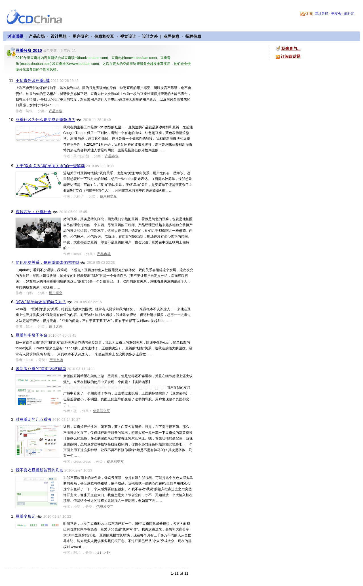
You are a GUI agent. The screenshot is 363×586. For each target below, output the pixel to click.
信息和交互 (104, 36)
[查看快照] (79, 119)
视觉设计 (128, 36)
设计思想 (59, 36)
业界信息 (172, 36)
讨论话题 (15, 36)
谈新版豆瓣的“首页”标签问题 (41, 368)
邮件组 (349, 14)
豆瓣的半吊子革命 (31, 335)
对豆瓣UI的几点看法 (33, 419)
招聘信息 (193, 36)
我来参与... (291, 48)
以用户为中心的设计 (38, 17)
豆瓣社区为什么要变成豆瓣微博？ (45, 119)
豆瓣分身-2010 (29, 50)
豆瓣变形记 (25, 516)
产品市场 (37, 36)
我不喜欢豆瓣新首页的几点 (39, 470)
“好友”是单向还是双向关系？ (41, 302)
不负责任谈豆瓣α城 (33, 80)
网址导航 (321, 14)
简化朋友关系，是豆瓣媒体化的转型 (47, 262)
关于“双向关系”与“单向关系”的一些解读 (50, 166)
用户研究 (80, 36)
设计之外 (150, 36)
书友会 (336, 14)
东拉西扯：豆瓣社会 (33, 211)
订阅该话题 (291, 56)
